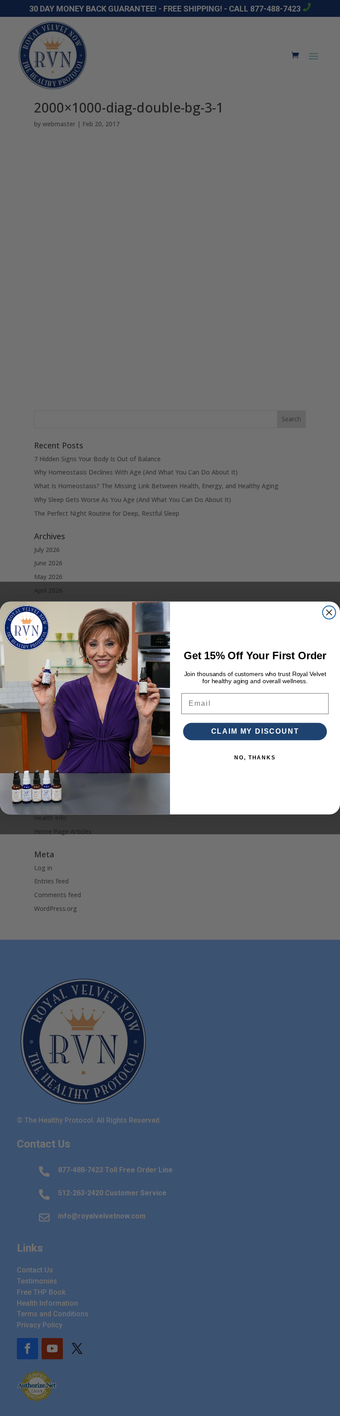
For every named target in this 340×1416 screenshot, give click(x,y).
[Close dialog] (329, 612)
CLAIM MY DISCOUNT (255, 731)
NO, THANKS (255, 758)
